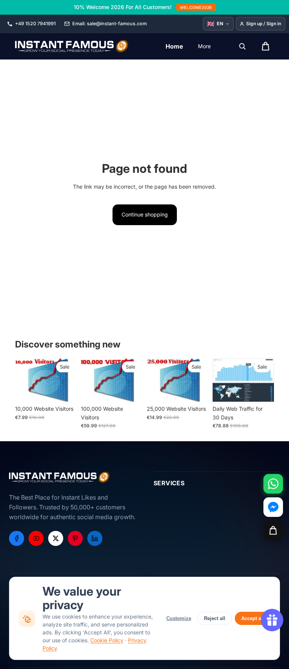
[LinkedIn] (94, 538)
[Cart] (273, 530)
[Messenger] (273, 507)
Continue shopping (145, 214)
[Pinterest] (75, 538)
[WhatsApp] (273, 484)
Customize (178, 618)
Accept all (252, 618)
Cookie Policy (106, 640)
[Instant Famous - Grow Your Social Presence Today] (72, 46)
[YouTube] (36, 538)
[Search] (242, 46)
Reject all (214, 618)
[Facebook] (16, 538)
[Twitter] (55, 538)
